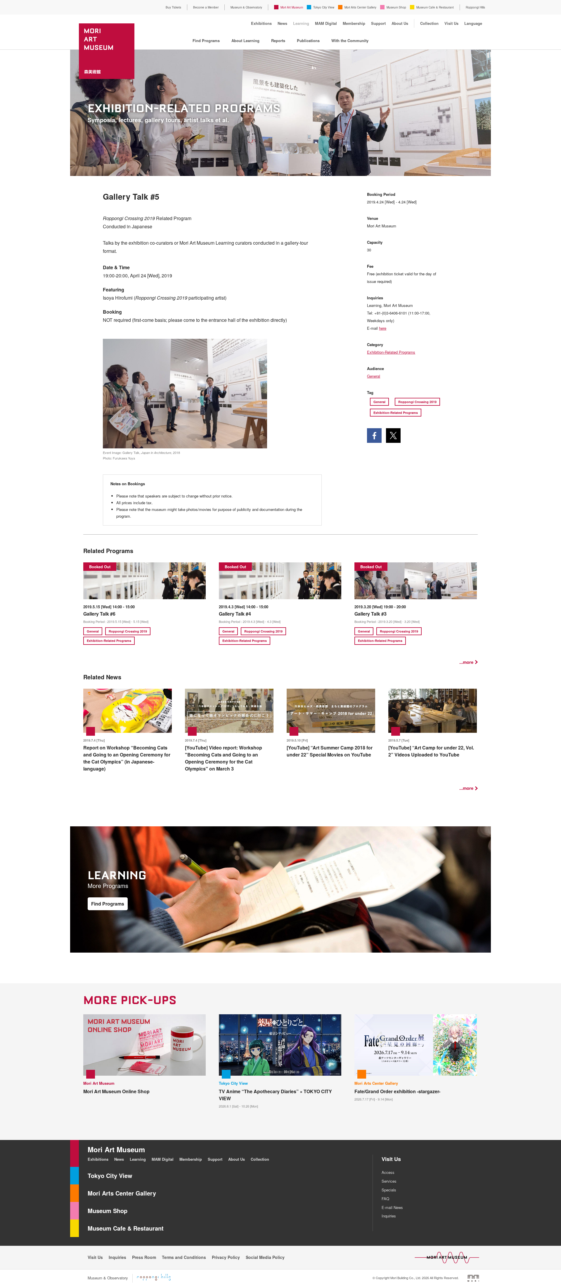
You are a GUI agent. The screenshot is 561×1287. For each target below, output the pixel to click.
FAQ (385, 1198)
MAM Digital (326, 23)
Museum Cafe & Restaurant (435, 7)
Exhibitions (261, 23)
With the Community (349, 40)
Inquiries (389, 1216)
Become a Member (206, 7)
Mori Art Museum (291, 7)
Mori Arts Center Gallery (360, 7)
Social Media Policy (265, 1257)
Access (388, 1172)
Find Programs (206, 40)
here (382, 328)
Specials (389, 1190)
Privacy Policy (226, 1257)
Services (389, 1181)
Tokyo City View (323, 7)
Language (473, 23)
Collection (429, 23)
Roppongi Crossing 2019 (417, 402)
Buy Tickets (173, 7)
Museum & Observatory (246, 7)
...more (466, 662)
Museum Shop (396, 7)
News (282, 23)
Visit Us (451, 23)
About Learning (245, 40)
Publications (308, 40)
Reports (278, 40)
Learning (301, 23)
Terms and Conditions (184, 1257)
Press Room (144, 1257)
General (373, 376)
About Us (400, 23)
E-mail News (392, 1207)
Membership (354, 23)
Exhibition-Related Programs (391, 352)
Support (378, 23)
